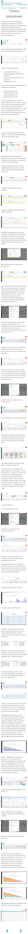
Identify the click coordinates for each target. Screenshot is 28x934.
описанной (9, 162)
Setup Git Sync (23, 4)
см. (2, 301)
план (14, 707)
